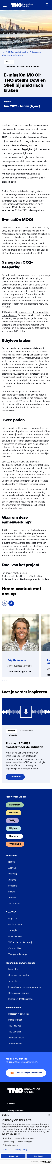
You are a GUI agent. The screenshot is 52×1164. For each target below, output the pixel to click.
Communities (14, 948)
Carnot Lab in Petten (11, 552)
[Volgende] (11, 603)
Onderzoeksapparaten (18, 975)
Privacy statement (15, 1110)
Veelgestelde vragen (18, 954)
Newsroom (11, 856)
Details (4, 1149)
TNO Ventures (14, 1031)
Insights (12, 880)
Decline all (38, 1156)
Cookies (11, 1104)
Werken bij (15, 844)
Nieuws (11, 862)
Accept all (13, 1156)
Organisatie (13, 918)
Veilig (12, 821)
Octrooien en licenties (18, 993)
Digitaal (13, 828)
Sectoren (14, 836)
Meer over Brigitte (17, 672)
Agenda (12, 868)
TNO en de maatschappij (20, 942)
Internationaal (15, 1043)
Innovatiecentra (16, 1037)
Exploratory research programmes (24, 987)
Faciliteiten (13, 969)
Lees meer (16, 778)
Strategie (12, 930)
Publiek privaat (15, 1020)
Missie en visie (15, 924)
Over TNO (11, 912)
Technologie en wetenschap (20, 963)
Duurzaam (14, 805)
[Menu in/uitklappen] (4, 5)
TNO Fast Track (15, 1026)
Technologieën (15, 981)
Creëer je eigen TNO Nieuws (29, 1073)
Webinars (12, 874)
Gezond (13, 813)
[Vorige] (4, 603)
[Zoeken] (47, 4)
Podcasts (12, 886)
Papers (11, 891)
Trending (12, 897)
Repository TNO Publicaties (20, 999)
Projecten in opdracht (18, 1014)
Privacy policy (21, 1149)
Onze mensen (15, 936)
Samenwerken (13, 1008)
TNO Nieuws (14, 903)
